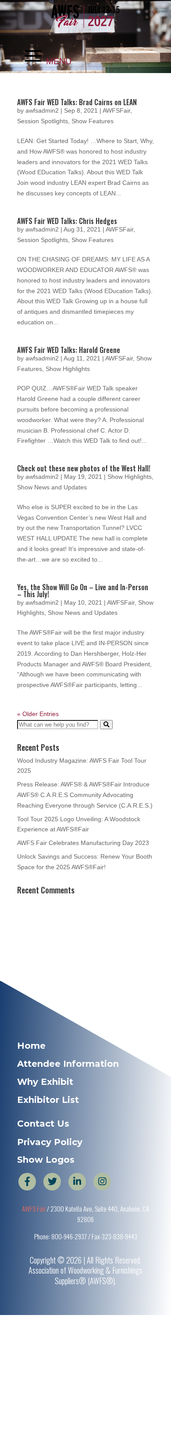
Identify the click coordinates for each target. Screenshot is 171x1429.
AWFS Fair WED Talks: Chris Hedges (67, 221)
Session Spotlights (42, 121)
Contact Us (43, 1123)
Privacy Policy (49, 1142)
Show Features (92, 121)
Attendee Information (68, 1063)
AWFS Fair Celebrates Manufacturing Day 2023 (83, 842)
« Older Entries (38, 713)
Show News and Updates (52, 487)
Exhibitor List (48, 1100)
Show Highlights (68, 368)
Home (31, 1045)
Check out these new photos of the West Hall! (83, 468)
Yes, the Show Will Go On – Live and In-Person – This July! (82, 590)
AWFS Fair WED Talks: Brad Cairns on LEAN (77, 102)
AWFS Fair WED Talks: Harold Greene (68, 350)
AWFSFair (116, 110)
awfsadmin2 (42, 110)
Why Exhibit (45, 1081)
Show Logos (46, 1159)
